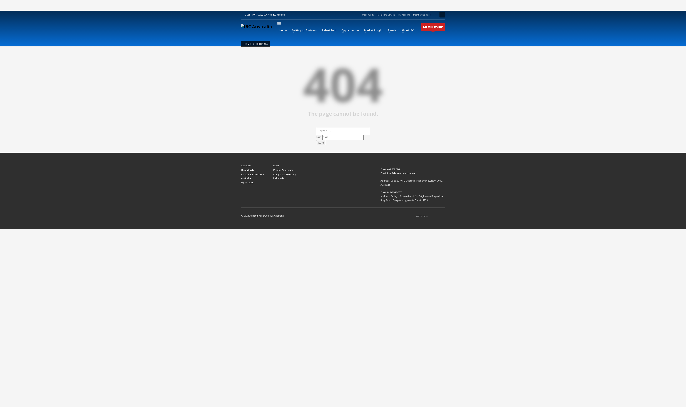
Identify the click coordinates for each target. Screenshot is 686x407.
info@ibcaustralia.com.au (401, 173)
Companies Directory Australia (252, 176)
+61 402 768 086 (276, 14)
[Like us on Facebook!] (431, 216)
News (276, 165)
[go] (365, 136)
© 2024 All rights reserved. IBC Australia (262, 215)
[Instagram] (442, 216)
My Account (404, 14)
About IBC (246, 165)
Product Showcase (283, 170)
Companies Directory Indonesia (284, 176)
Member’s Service (386, 14)
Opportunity (368, 14)
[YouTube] (436, 216)
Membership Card (422, 14)
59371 (319, 137)
